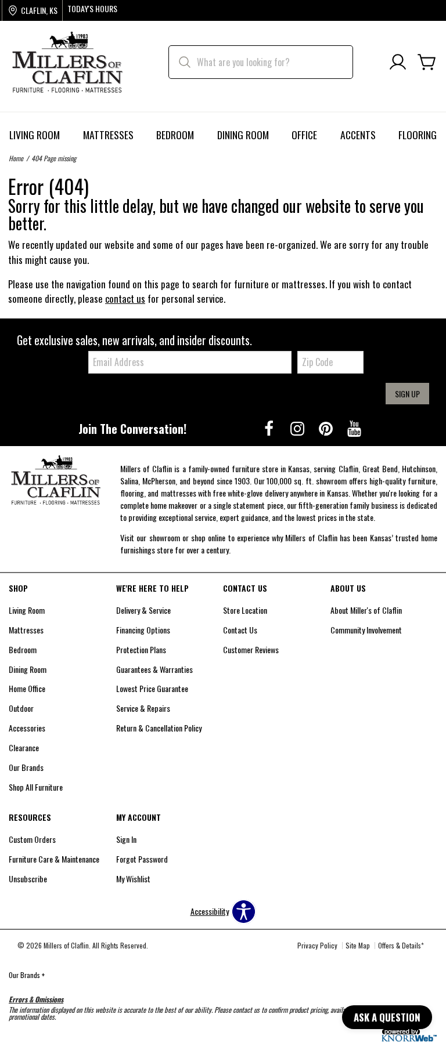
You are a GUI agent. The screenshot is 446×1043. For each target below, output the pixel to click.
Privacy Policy (317, 945)
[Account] (398, 62)
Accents (358, 134)
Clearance (24, 747)
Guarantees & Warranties (154, 669)
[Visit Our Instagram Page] (298, 428)
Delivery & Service (143, 610)
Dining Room (243, 134)
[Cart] (427, 62)
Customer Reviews (251, 649)
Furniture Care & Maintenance (54, 859)
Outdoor (21, 708)
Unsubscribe (28, 878)
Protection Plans (141, 649)
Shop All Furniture (36, 787)
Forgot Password (142, 859)
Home (16, 158)
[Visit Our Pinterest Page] (326, 428)
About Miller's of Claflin (366, 610)
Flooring (417, 134)
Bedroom (175, 134)
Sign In (126, 839)
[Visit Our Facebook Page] (270, 428)
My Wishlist (133, 878)
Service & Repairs (143, 708)
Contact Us (240, 630)
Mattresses (108, 134)
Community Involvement (366, 630)
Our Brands (26, 767)
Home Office (27, 688)
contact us (125, 298)
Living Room (34, 134)
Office (304, 134)
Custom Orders (32, 839)
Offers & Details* (401, 945)
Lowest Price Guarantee (152, 688)
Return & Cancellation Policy (159, 728)
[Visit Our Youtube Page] (354, 428)
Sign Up (407, 393)
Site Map (358, 945)
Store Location (245, 610)
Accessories (27, 728)
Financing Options (143, 630)
